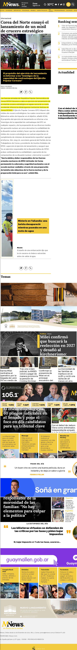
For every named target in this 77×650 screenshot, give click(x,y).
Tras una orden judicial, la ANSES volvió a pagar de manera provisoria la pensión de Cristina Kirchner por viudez (29, 376)
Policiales (25, 10)
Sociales (69, 10)
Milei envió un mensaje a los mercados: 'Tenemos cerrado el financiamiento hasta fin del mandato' (29, 444)
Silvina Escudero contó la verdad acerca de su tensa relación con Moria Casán (29, 576)
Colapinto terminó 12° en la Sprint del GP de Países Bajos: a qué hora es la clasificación (70, 506)
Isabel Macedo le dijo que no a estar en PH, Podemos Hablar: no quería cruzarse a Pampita (48, 577)
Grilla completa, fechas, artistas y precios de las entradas (8, 577)
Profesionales (59, 10)
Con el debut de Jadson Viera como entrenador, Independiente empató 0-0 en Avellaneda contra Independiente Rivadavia (64, 430)
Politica (43, 334)
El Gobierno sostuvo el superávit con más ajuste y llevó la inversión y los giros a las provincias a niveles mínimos (48, 443)
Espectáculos (42, 10)
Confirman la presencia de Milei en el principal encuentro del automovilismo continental (46, 377)
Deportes (17, 10)
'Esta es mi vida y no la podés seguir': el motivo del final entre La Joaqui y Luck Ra (66, 576)
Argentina (69, 511)
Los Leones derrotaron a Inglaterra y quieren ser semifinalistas (65, 444)
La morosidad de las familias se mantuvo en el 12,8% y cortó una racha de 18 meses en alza (66, 375)
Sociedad (9, 10)
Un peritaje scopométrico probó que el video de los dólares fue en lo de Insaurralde (70, 518)
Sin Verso (51, 10)
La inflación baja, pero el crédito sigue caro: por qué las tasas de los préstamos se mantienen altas (9, 441)
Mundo (33, 10)
